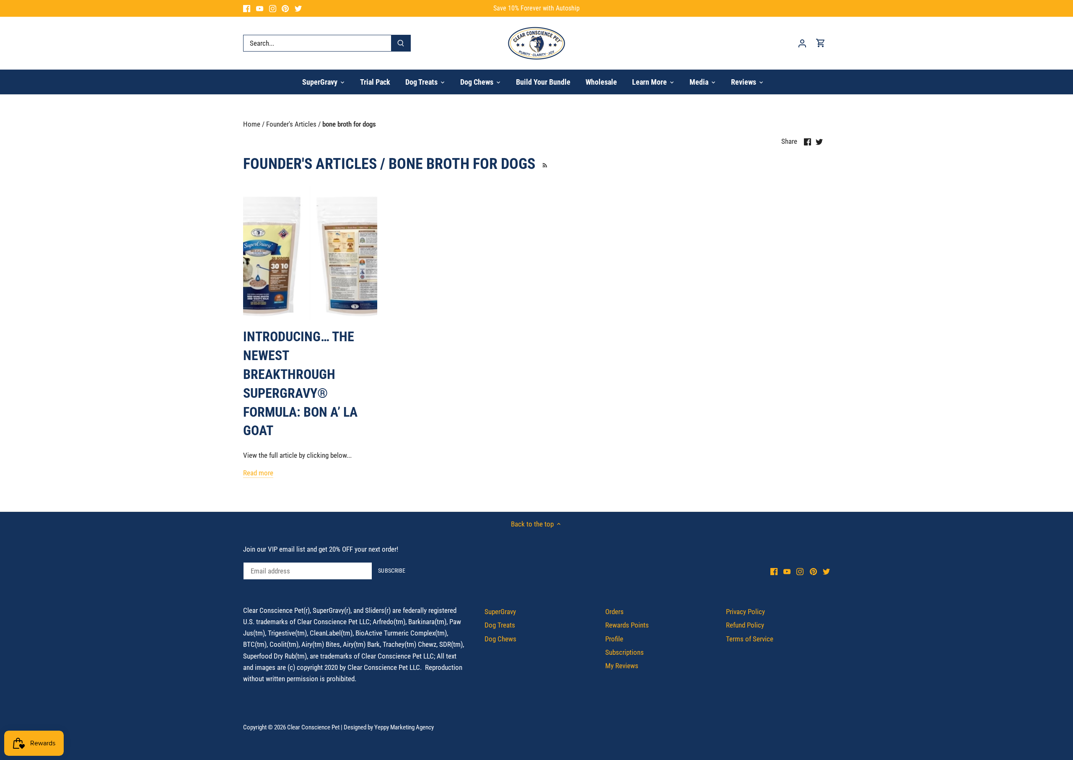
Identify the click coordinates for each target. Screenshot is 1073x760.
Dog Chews (500, 639)
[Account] (802, 42)
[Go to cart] (821, 42)
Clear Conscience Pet (313, 727)
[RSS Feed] (543, 164)
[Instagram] (272, 8)
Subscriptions (624, 652)
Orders (614, 611)
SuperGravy (500, 611)
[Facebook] (246, 8)
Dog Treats (500, 625)
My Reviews (621, 665)
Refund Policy (745, 625)
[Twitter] (298, 8)
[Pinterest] (285, 8)
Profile (614, 639)
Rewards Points (627, 625)
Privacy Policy (745, 611)
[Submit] (400, 43)
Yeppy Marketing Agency (404, 727)
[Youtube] (259, 8)
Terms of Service (749, 639)
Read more (258, 473)
